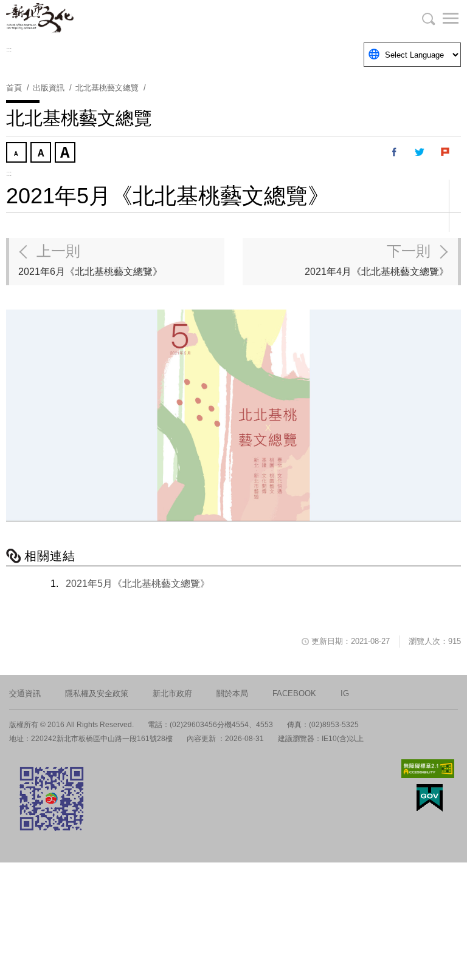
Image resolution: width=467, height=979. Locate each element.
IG (345, 693)
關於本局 (232, 693)
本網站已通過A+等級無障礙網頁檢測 (428, 768)
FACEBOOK (294, 693)
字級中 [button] (42, 153)
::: (9, 50)
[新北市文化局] (67, 18)
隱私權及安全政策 (96, 693)
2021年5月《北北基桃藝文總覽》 (138, 583)
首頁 (14, 87)
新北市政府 (172, 693)
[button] (442, 18)
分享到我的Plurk (445, 152)
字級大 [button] (66, 153)
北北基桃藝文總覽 (107, 87)
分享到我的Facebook (394, 152)
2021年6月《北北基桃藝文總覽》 (90, 260)
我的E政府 (430, 797)
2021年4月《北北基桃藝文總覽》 (377, 260)
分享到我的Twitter (420, 152)
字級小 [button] (17, 153)
